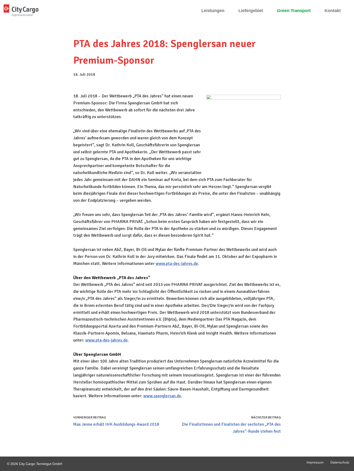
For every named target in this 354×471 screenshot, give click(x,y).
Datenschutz (339, 462)
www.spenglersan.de (162, 395)
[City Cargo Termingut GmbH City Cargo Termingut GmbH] (21, 10)
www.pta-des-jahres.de (177, 263)
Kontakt (333, 10)
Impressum (315, 462)
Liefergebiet (250, 10)
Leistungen (212, 10)
